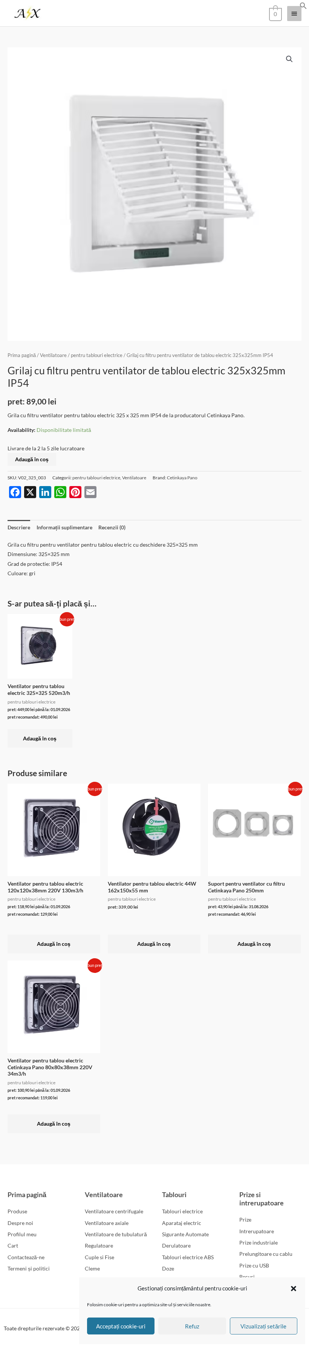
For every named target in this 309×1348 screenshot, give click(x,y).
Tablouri (174, 1194)
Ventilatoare (53, 355)
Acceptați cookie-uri (120, 1326)
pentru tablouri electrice (96, 355)
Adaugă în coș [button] (40, 738)
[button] (293, 1288)
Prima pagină (22, 355)
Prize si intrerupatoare (261, 1198)
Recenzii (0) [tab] (111, 527)
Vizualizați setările (263, 1326)
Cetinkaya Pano (182, 477)
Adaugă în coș (32, 459)
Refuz (192, 1326)
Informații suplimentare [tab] (64, 527)
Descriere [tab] (19, 527)
